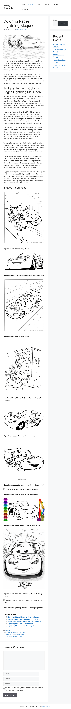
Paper (39, 4)
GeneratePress (46, 706)
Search (55, 20)
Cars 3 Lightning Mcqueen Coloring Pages (23, 617)
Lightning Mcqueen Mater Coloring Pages (23, 619)
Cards (23, 4)
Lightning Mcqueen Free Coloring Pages (22, 626)
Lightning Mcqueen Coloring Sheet (20, 623)
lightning (13, 632)
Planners (47, 4)
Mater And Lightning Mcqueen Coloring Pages (25, 621)
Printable (56, 4)
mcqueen (19, 632)
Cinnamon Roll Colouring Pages (14, 634)
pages (24, 632)
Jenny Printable (8, 7)
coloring (7, 632)
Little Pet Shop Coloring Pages (14, 636)
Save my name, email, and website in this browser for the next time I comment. (24, 689)
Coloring (31, 4)
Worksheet (24, 9)
